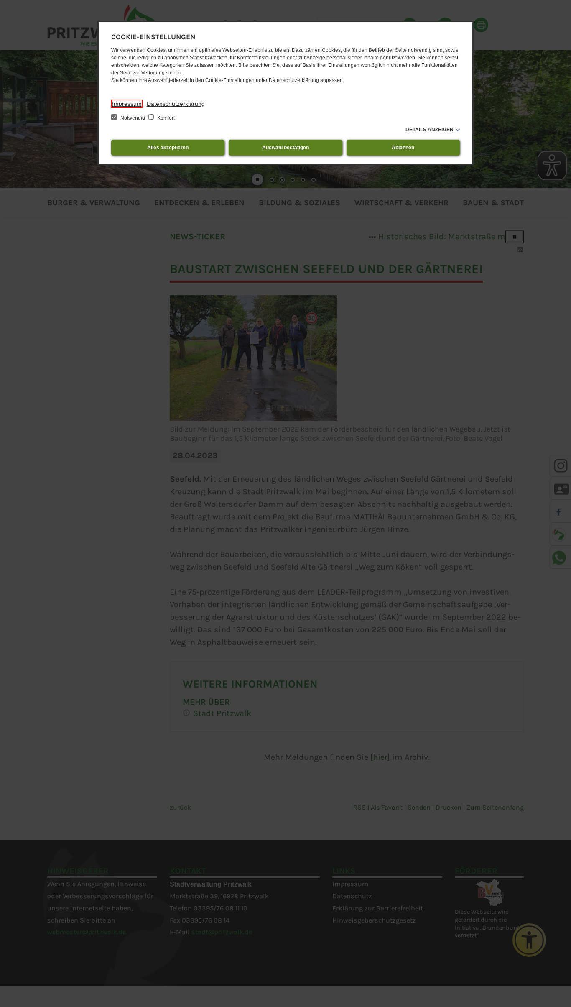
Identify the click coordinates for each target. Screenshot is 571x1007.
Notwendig (132, 118)
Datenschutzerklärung (176, 103)
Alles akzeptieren (168, 148)
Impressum (127, 103)
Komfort (165, 118)
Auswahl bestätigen (285, 148)
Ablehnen (403, 148)
